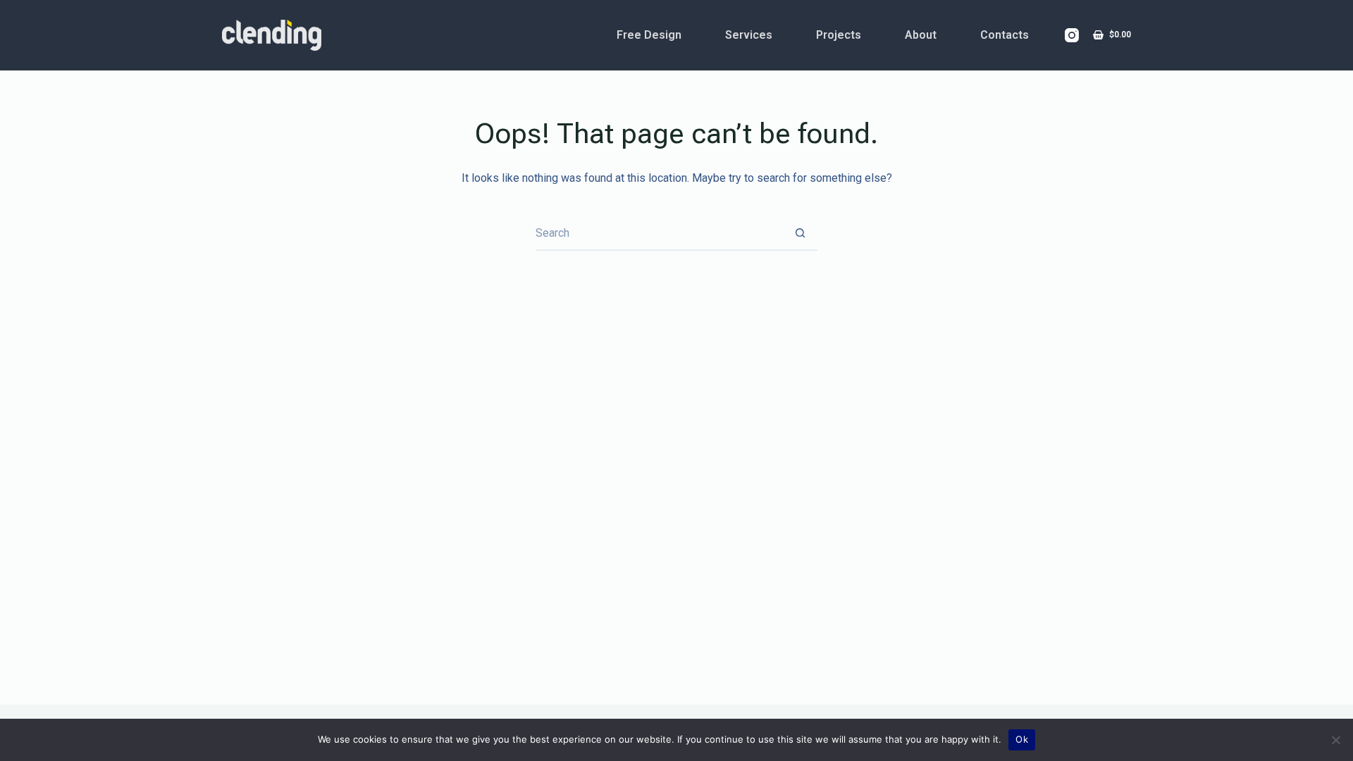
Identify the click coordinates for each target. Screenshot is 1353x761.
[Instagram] (1072, 35)
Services (748, 35)
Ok (1021, 739)
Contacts (1004, 35)
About (921, 35)
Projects (838, 35)
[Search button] (799, 233)
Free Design (649, 35)
